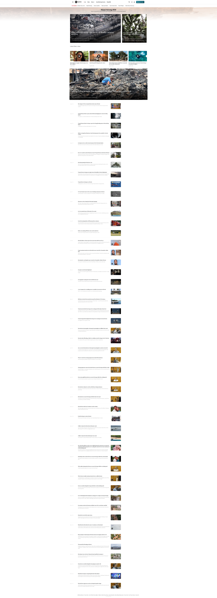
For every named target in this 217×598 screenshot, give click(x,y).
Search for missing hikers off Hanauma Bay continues (88, 221)
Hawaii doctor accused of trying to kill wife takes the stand (89, 396)
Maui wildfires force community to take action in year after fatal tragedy (84, 38)
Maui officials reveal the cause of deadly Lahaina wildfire (92, 33)
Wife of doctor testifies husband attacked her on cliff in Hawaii (90, 476)
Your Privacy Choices (132, 595)
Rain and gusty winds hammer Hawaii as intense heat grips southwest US (92, 534)
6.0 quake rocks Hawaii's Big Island (85, 269)
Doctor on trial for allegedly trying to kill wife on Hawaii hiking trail (91, 485)
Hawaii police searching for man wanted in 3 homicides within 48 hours (92, 260)
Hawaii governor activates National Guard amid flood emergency (90, 554)
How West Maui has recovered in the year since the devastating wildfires (134, 33)
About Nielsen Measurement (119, 595)
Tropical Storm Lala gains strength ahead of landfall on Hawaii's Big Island (92, 172)
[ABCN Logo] (78, 2)
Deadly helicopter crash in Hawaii (84, 416)
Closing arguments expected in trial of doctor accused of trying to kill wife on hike (94, 367)
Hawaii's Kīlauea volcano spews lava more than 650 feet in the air (90, 240)
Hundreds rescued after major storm (85, 515)
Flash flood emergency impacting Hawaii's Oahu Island (88, 573)
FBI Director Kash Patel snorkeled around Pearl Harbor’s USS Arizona (91, 299)
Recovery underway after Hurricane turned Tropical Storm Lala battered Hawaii (93, 152)
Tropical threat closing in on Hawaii (85, 182)
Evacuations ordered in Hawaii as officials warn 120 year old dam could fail (92, 505)
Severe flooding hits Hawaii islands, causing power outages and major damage (93, 495)
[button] (73, 2)
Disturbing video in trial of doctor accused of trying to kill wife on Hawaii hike (93, 456)
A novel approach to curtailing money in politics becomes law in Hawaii (92, 289)
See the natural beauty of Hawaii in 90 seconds (87, 211)
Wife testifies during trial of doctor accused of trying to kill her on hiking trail (92, 466)
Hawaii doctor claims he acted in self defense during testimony (90, 387)
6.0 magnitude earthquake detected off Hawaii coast (88, 279)
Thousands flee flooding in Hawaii (84, 544)
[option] (79, 58)
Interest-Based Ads (111, 595)
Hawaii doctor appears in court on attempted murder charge (89, 583)
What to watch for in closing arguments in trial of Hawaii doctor (90, 357)
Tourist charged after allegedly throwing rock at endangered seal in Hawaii (92, 318)
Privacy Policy (86, 595)
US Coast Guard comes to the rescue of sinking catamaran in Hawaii (91, 191)
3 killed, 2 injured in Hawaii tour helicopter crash (87, 426)
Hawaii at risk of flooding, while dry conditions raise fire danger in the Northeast (93, 338)
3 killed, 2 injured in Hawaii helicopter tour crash (87, 435)
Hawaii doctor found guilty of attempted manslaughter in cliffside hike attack (93, 328)
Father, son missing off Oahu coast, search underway (88, 230)
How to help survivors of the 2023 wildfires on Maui (81, 40)
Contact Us (137, 595)
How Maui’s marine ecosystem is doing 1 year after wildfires (134, 40)
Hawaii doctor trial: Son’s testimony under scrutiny (88, 406)
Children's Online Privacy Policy (103, 595)
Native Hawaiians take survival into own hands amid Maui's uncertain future (84, 97)
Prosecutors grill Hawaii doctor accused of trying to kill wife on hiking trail (92, 377)
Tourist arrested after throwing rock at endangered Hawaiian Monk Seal (92, 308)
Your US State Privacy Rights (93, 595)
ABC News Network (81, 595)
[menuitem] (81, 5)
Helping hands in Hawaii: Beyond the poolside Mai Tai (133, 38)
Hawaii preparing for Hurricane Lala (85, 162)
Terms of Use (126, 595)
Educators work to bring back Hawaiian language (87, 201)
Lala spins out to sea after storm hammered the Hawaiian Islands (90, 143)
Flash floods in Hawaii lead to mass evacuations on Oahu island (90, 524)
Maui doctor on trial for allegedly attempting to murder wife (89, 563)
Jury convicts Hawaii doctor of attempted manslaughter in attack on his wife (93, 347)
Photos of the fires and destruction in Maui (79, 95)
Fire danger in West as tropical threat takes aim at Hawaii (89, 103)
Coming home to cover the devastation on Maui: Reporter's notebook (101, 91)
